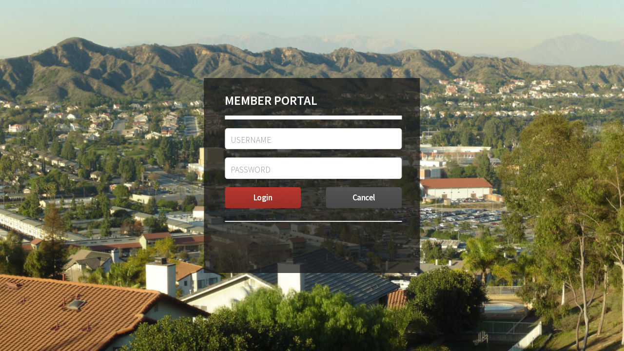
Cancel (363, 197)
